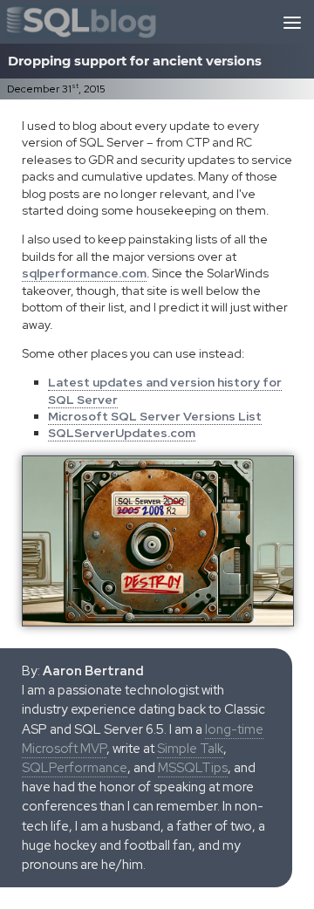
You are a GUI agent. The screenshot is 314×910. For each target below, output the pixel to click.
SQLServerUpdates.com (121, 433)
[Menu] (292, 22)
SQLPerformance (74, 768)
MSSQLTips (193, 768)
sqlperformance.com (84, 273)
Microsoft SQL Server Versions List (155, 416)
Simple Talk (190, 748)
